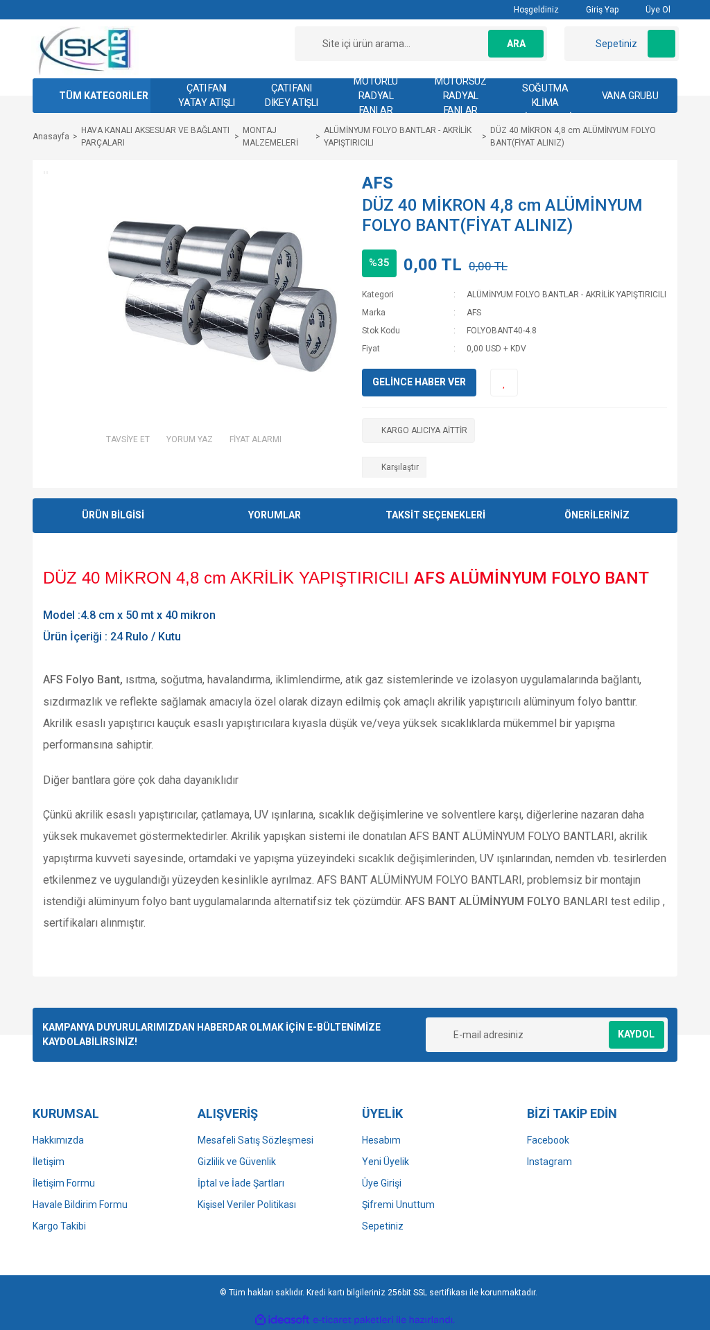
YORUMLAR (274, 514)
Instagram (549, 1161)
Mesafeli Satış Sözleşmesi (255, 1140)
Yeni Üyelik (385, 1161)
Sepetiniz (383, 1226)
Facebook (548, 1140)
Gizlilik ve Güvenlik (237, 1161)
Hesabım (381, 1140)
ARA (516, 43)
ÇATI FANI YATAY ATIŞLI (206, 95)
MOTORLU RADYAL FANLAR (376, 95)
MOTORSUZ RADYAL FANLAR (461, 95)
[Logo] (85, 50)
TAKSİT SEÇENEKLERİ (435, 514)
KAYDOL (636, 1034)
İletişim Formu (64, 1183)
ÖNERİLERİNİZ (597, 514)
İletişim (48, 1161)
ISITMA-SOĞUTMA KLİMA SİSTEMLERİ (545, 95)
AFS (377, 183)
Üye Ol (656, 10)
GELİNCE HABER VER (419, 381)
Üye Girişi (381, 1183)
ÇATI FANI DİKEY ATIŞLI (291, 95)
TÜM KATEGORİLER (103, 95)
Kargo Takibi (59, 1226)
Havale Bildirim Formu (80, 1204)
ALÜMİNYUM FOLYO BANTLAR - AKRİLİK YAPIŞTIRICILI (566, 294)
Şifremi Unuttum (398, 1204)
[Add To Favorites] (504, 382)
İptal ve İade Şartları (241, 1183)
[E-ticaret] (353, 1319)
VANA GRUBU (630, 95)
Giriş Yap (601, 10)
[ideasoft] (282, 1320)
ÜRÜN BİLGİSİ (113, 514)
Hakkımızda (58, 1140)
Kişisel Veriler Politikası (247, 1204)
